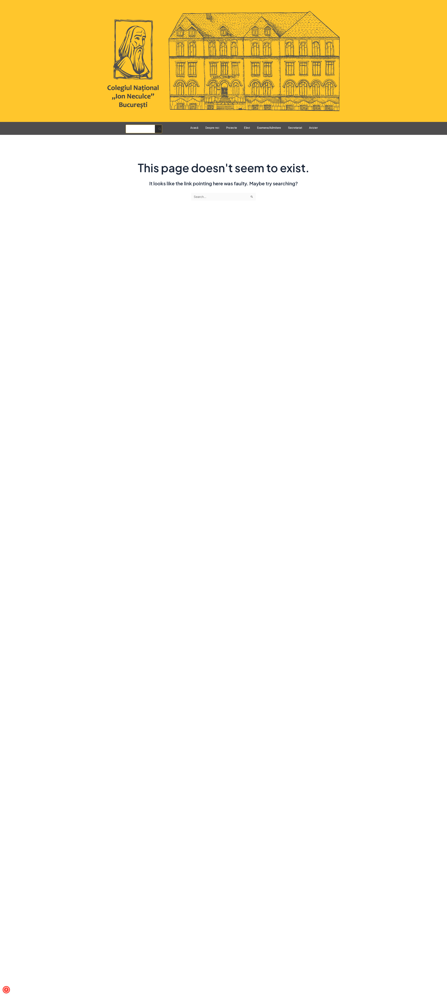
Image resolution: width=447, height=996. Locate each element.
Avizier (313, 127)
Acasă (194, 127)
